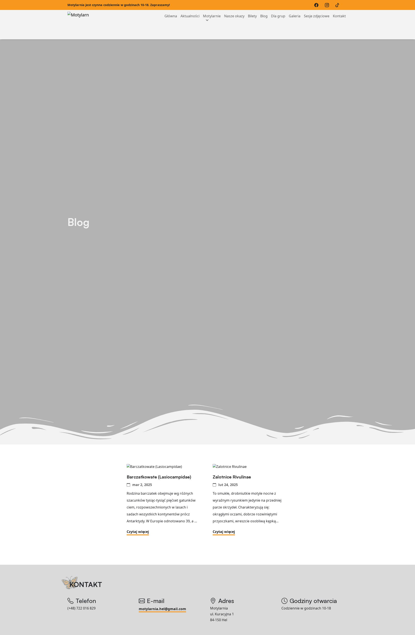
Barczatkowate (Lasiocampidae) (159, 477)
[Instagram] (328, 5)
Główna (170, 16)
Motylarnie (212, 16)
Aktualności (190, 16)
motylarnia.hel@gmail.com (162, 608)
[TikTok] (338, 5)
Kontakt (339, 16)
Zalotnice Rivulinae (232, 477)
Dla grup (278, 16)
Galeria (294, 16)
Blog (264, 16)
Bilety (252, 16)
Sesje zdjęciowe (316, 16)
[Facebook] (317, 5)
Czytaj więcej (138, 531)
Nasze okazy (234, 16)
